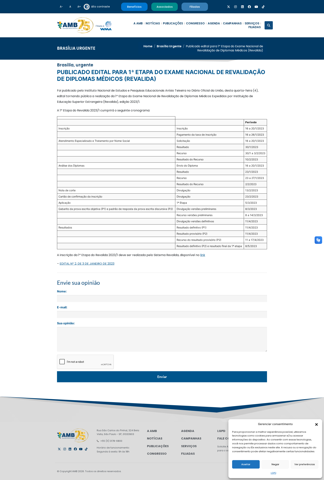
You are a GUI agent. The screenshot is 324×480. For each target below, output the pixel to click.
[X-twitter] (229, 7)
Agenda (214, 23)
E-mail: (62, 307)
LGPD (273, 473)
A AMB (138, 23)
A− (61, 6)
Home (147, 46)
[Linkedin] (242, 7)
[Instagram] (235, 7)
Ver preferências (304, 464)
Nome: (62, 291)
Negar (275, 464)
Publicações (173, 23)
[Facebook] (249, 7)
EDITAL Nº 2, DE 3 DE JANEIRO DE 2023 (87, 263)
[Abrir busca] (269, 25)
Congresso (195, 23)
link (202, 255)
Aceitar (245, 464)
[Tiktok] (263, 7)
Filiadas (254, 27)
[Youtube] (256, 7)
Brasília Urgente (76, 48)
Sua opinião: (66, 323)
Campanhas (232, 23)
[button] (316, 424)
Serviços (252, 23)
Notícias (153, 23)
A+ (79, 6)
